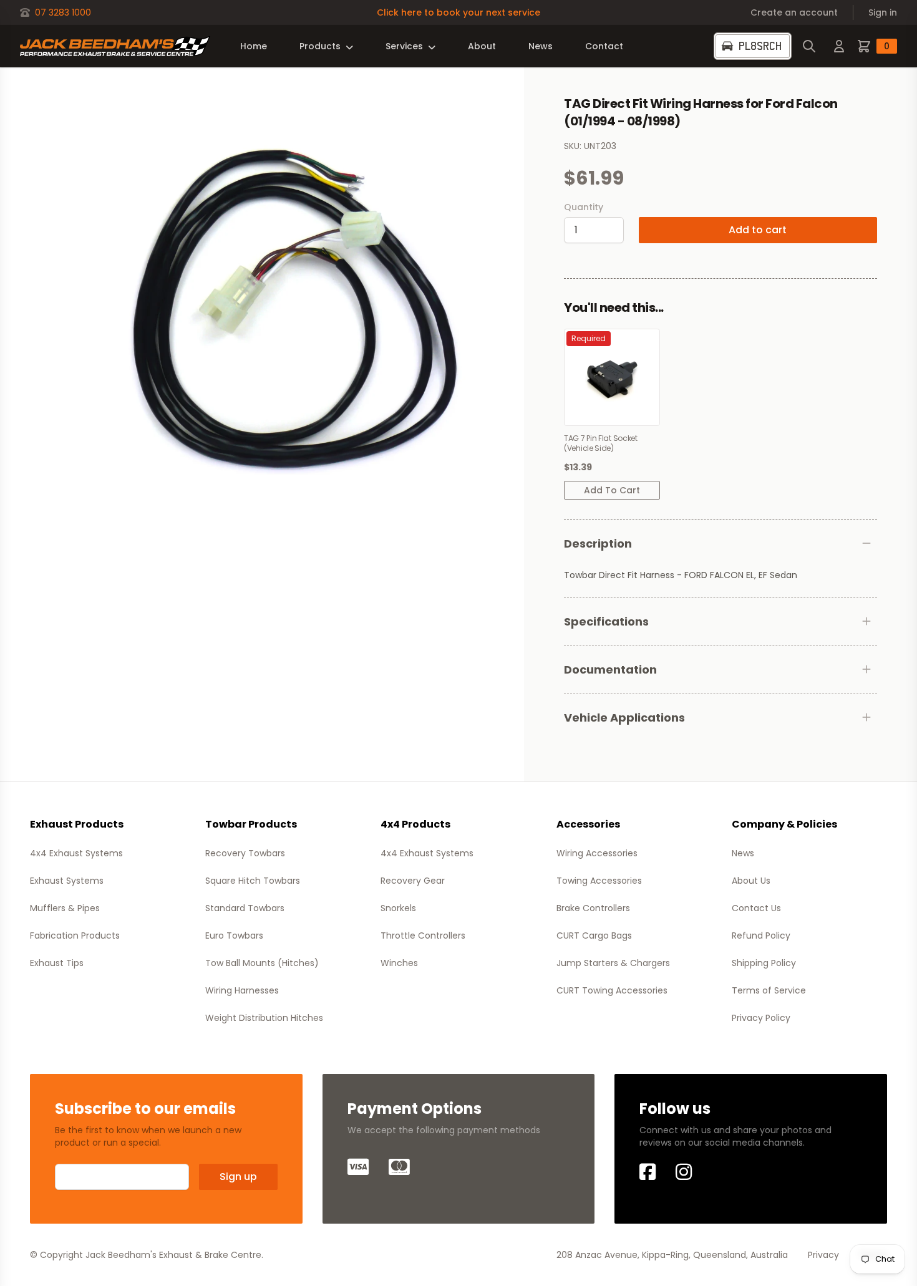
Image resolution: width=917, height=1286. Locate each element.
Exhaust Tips (57, 963)
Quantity (583, 207)
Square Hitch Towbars (252, 880)
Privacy (823, 1255)
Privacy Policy (761, 1018)
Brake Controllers (593, 908)
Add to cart (758, 230)
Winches (399, 963)
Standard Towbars (244, 908)
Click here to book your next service (458, 12)
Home (253, 46)
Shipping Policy (764, 963)
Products (320, 46)
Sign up (238, 1176)
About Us (751, 880)
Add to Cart (612, 490)
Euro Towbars (234, 935)
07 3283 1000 (63, 12)
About (482, 46)
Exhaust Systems (67, 880)
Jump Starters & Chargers (613, 963)
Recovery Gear (413, 880)
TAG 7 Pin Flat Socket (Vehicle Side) (601, 443)
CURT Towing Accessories (611, 990)
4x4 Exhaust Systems (76, 853)
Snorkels (398, 908)
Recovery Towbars (245, 853)
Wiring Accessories (597, 853)
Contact (604, 46)
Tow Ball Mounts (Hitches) (262, 963)
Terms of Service (769, 990)
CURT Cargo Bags (594, 935)
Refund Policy (761, 935)
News (540, 46)
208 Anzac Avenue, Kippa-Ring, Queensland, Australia (672, 1255)
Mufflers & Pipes (65, 908)
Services (404, 46)
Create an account (794, 12)
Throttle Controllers (423, 935)
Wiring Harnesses (242, 990)
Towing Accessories (599, 880)
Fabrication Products (75, 935)
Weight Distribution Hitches (264, 1018)
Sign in (882, 12)
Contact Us (756, 908)
